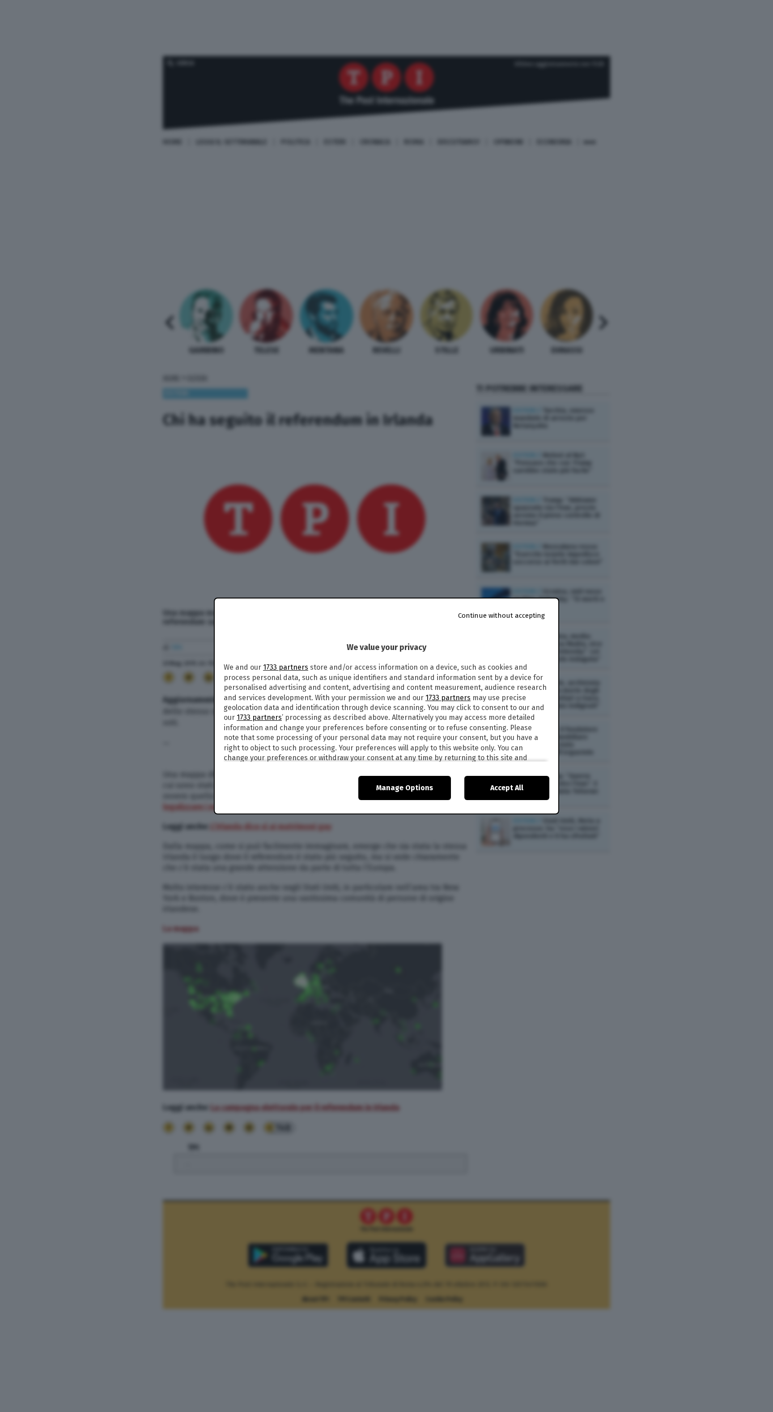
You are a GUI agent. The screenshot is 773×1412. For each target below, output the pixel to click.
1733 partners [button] (285, 667)
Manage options (404, 787)
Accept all (506, 787)
